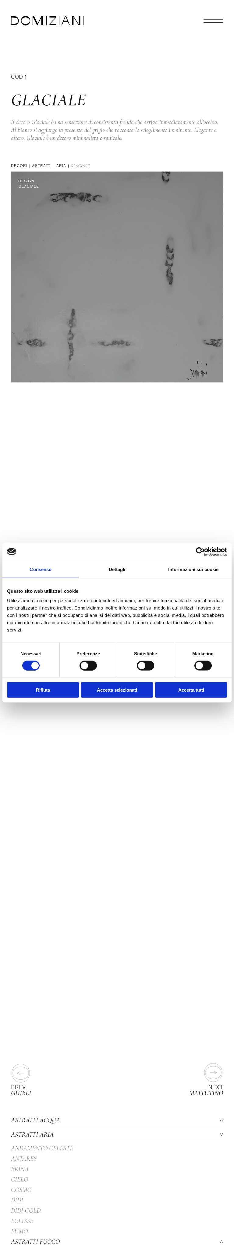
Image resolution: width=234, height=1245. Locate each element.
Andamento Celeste (42, 1148)
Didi (17, 1200)
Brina (20, 1169)
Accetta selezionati (117, 690)
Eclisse (22, 1221)
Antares (24, 1159)
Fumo (19, 1231)
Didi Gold (26, 1210)
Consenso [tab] (40, 569)
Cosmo (21, 1190)
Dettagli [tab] (117, 569)
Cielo (19, 1179)
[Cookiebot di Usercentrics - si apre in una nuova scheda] (200, 551)
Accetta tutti (191, 690)
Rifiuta (43, 690)
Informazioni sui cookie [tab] (193, 569)
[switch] (88, 665)
